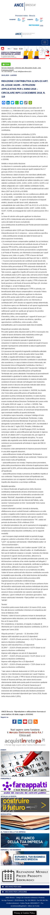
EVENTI (3, 750)
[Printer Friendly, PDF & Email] (6, 64)
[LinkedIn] (20, 722)
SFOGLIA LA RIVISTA (8, 796)
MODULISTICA (6, 814)
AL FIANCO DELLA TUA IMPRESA (13, 832)
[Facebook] (14, 722)
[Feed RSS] (35, 722)
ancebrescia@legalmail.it (19, 906)
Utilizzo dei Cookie (33, 906)
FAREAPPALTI (6, 778)
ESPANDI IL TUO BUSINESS (11, 850)
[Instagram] (30, 722)
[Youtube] (25, 722)
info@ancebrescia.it (24, 71)
